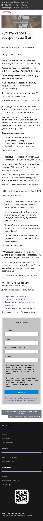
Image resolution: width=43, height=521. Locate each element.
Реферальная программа (10, 480)
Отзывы (4, 476)
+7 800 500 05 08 (22, 8)
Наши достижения (8, 442)
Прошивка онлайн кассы (16, 299)
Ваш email (9, 356)
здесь (4, 278)
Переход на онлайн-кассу (17, 296)
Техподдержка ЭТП (8, 461)
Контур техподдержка (9, 457)
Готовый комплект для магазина (20, 308)
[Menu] (40, 13)
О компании (6, 438)
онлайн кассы (16, 177)
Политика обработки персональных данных (17, 515)
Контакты (5, 434)
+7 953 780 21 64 (9, 5)
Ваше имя (9, 330)
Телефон (8, 339)
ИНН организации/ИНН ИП (16, 348)
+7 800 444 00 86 (22, 2)
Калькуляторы (6, 485)
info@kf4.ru (22, 5)
